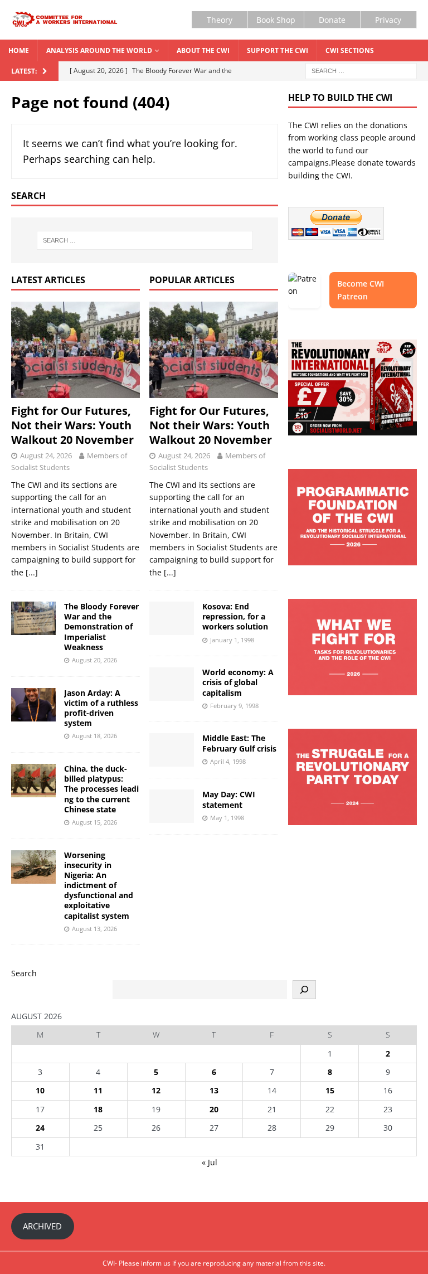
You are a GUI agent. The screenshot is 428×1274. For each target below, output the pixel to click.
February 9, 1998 (234, 705)
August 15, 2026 (94, 822)
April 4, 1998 (228, 761)
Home (18, 50)
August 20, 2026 (94, 660)
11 (98, 1090)
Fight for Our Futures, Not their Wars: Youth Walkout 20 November (72, 425)
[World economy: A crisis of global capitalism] (171, 684)
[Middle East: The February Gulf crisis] (171, 750)
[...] (32, 572)
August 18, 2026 (94, 736)
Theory (219, 19)
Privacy (388, 19)
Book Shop (275, 19)
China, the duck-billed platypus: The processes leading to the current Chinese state (101, 789)
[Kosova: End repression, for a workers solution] (171, 618)
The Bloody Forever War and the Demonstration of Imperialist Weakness (101, 626)
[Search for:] (361, 70)
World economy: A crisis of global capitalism (238, 682)
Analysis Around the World (99, 50)
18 (98, 1109)
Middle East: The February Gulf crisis (239, 743)
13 (214, 1090)
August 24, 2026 (46, 455)
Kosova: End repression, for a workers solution (235, 616)
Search (24, 973)
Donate (332, 19)
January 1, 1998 (232, 640)
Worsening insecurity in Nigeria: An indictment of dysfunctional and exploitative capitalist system (98, 885)
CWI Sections (349, 50)
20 (214, 1109)
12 (156, 1090)
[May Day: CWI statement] (171, 806)
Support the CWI (277, 50)
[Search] (304, 989)
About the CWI (203, 50)
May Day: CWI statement (228, 799)
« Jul (209, 1162)
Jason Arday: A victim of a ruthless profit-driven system (101, 708)
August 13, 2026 (94, 928)
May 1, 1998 (227, 817)
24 (40, 1127)
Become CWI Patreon (360, 289)
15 (329, 1090)
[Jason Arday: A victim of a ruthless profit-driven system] (33, 704)
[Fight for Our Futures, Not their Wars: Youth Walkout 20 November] (75, 350)
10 (40, 1090)
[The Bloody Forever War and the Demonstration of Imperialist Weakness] (33, 618)
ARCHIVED (42, 1226)
